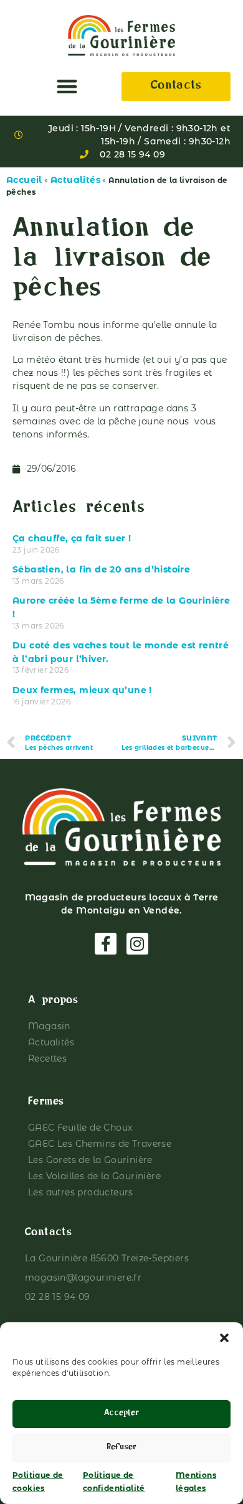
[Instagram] (137, 944)
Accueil (24, 179)
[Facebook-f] (106, 944)
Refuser (121, 1448)
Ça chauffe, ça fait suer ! (71, 538)
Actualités (75, 179)
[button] (224, 1338)
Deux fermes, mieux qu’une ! (82, 690)
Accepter (121, 1414)
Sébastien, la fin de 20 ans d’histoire (101, 569)
